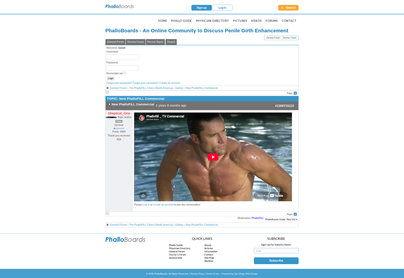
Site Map (209, 257)
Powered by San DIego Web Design (240, 273)
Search (171, 42)
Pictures (240, 20)
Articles (208, 248)
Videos (256, 20)
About (207, 244)
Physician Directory (212, 20)
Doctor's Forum (177, 254)
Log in (146, 204)
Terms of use (212, 273)
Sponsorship (175, 257)
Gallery (179, 88)
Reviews (208, 260)
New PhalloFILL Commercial (202, 88)
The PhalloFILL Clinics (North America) (151, 88)
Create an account (169, 83)
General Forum (273, 38)
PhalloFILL (258, 218)
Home (162, 20)
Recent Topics (155, 42)
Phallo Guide (176, 244)
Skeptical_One (119, 113)
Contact (289, 20)
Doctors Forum (290, 38)
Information (210, 251)
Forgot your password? (119, 83)
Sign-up (202, 7)
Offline (119, 121)
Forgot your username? (146, 83)
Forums (272, 20)
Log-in (222, 7)
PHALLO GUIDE (181, 20)
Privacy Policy (198, 273)
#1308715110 (284, 105)
